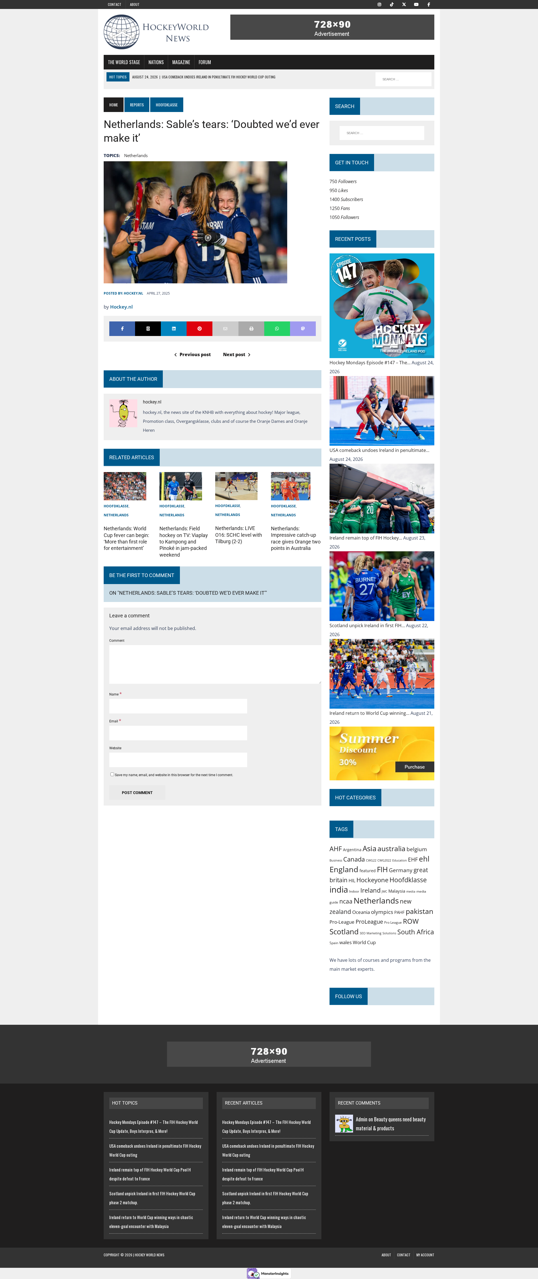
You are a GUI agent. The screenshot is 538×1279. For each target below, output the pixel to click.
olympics (382, 912)
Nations (156, 62)
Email (114, 721)
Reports (137, 105)
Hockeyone (372, 880)
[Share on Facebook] (122, 328)
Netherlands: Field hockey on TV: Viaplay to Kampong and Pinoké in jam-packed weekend (183, 542)
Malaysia (396, 891)
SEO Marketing (370, 933)
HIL (352, 880)
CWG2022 (384, 860)
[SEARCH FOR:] (403, 79)
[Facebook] (428, 4)
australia (391, 848)
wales (345, 942)
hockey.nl (133, 293)
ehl (424, 859)
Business (336, 860)
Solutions (389, 933)
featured (368, 870)
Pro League (393, 922)
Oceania (361, 912)
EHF (413, 859)
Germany (400, 870)
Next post (234, 354)
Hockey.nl (121, 307)
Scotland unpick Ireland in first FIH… (368, 625)
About (135, 4)
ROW (411, 921)
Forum (205, 62)
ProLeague (369, 921)
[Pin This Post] (199, 328)
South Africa (415, 931)
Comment (116, 641)
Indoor (354, 891)
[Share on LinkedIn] (174, 328)
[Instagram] (379, 4)
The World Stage (124, 62)
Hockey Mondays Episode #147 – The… (371, 363)
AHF (336, 848)
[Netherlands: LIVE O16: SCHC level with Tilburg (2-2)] (236, 496)
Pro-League (342, 922)
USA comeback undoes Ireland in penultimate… (379, 450)
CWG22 (371, 860)
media (410, 891)
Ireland (370, 890)
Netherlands (136, 155)
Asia (369, 848)
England (344, 869)
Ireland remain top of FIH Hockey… (366, 538)
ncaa (346, 901)
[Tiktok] (391, 4)
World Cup (364, 942)
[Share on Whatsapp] (277, 328)
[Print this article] (251, 328)
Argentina (352, 849)
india (339, 889)
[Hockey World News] (156, 32)
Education (399, 860)
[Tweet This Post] (148, 328)
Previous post (195, 354)
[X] (404, 4)
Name (114, 694)
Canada (354, 859)
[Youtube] (416, 4)
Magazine (181, 62)
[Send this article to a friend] (225, 328)
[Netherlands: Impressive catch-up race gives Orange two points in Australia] (290, 496)
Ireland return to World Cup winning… (370, 713)
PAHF (399, 912)
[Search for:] (382, 133)
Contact (114, 4)
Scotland (344, 931)
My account (425, 1254)
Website (115, 748)
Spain (334, 942)
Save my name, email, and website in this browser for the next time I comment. (174, 775)
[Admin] (344, 1128)
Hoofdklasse (116, 506)
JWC (384, 891)
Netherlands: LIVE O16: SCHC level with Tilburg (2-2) (238, 534)
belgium (417, 849)
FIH (382, 869)
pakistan (419, 911)
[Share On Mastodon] (303, 328)
